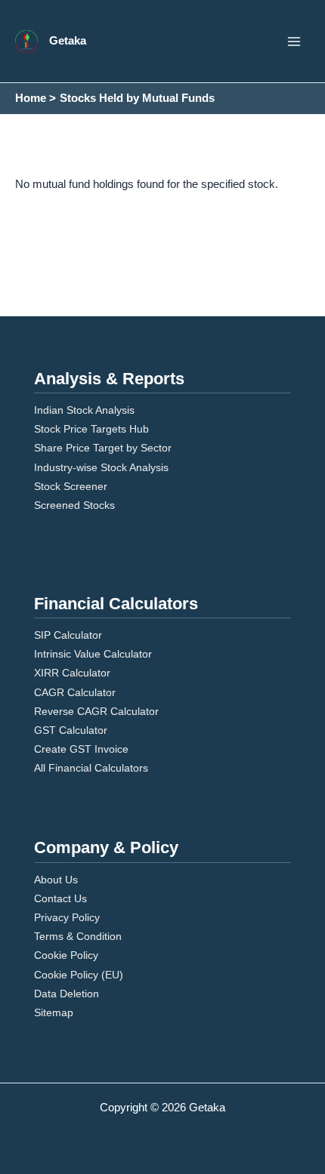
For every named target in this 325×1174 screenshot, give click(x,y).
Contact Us (60, 898)
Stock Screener (70, 486)
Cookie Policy (66, 955)
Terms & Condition (78, 936)
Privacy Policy (67, 917)
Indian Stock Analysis (84, 410)
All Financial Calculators (91, 768)
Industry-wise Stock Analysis (101, 467)
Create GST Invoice (81, 749)
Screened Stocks (74, 505)
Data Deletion (66, 994)
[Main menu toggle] (294, 41)
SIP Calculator (68, 635)
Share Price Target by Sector (103, 448)
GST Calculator (70, 730)
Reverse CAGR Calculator (96, 711)
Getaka (67, 41)
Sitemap (53, 1012)
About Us (56, 880)
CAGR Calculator (75, 692)
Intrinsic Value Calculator (93, 654)
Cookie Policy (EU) (78, 975)
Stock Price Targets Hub (91, 429)
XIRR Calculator (72, 673)
